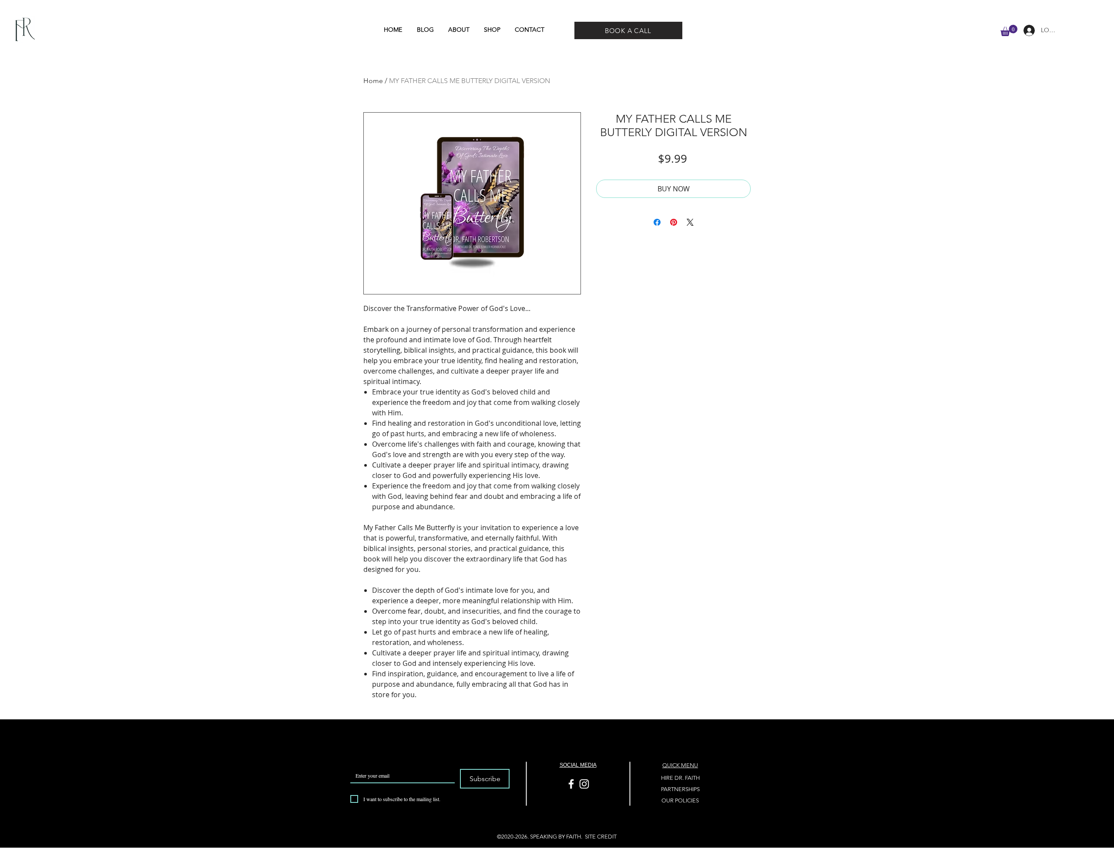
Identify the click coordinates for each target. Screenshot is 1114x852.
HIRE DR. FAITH (680, 778)
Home (373, 81)
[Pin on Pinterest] (673, 222)
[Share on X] (690, 222)
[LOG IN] (1025, 30)
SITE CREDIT (601, 836)
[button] (1008, 30)
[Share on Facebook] (657, 222)
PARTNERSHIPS (680, 789)
